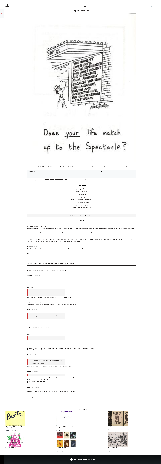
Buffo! (66, 179)
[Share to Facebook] (101, 171)
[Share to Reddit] (103, 171)
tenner (108, 256)
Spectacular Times (89, 215)
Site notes (93, 459)
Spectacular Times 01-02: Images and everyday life (81, 188)
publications (76, 215)
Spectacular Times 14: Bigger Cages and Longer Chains (81, 207)
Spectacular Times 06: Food (81, 194)
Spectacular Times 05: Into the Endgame (82, 192)
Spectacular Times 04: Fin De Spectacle (81, 191)
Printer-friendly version (31, 211)
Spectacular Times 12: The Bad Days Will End (81, 204)
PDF (94, 215)
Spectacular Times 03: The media (81, 189)
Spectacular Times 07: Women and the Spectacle (81, 196)
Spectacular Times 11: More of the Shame (82, 202)
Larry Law (33, 171)
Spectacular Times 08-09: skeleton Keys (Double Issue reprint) (81, 199)
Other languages (86, 459)
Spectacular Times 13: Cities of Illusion (81, 205)
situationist (70, 215)
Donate (75, 459)
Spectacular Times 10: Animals (82, 200)
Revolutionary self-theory (49, 179)
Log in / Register (85, 6)
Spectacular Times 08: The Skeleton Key (82, 197)
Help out (80, 459)
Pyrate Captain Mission (59, 179)
